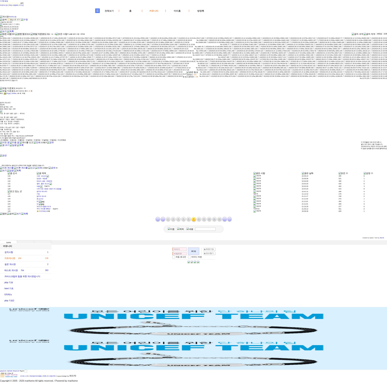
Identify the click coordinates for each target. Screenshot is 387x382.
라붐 (38, 186)
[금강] (3, 155)
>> (229, 219)
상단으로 (3, 371)
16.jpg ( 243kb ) (11, 93)
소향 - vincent (41, 176)
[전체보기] (97, 10)
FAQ (10, 5)
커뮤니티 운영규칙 (49, 376)
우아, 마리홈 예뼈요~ (44, 209)
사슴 (38, 194)
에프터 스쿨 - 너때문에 (44, 181)
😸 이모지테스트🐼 (43, 211)
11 (37, 204)
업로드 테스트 (41, 196)
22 (38, 201)
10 (209, 219)
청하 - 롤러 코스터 (43, 183)
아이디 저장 (196, 257)
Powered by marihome (66, 380)
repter (371, 238)
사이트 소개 (24, 376)
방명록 (15, 5)
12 (219, 219)
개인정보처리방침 (35, 376)
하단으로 (16, 371)
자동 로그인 (181, 257)
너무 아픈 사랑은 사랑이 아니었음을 (49, 189)
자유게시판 (4, 5)
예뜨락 (382, 238)
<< (158, 219)
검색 (21, 3)
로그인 (21, 5)
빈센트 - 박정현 (42, 178)
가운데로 (10, 371)
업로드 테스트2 (42, 191)
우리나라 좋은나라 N (44, 206)
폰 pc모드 (40, 199)
